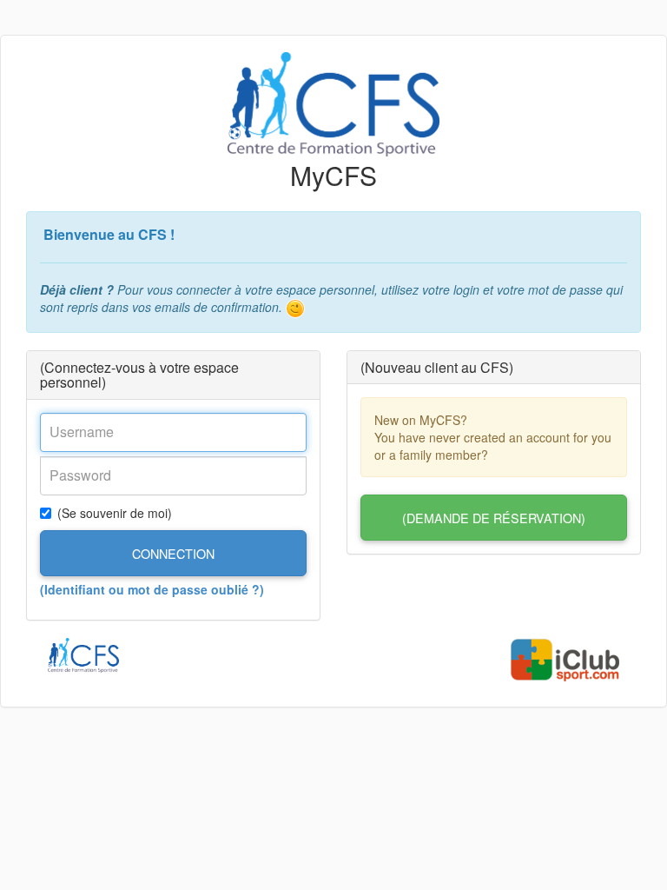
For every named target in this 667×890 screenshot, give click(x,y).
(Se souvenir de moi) (114, 512)
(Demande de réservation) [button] (493, 517)
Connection (173, 553)
